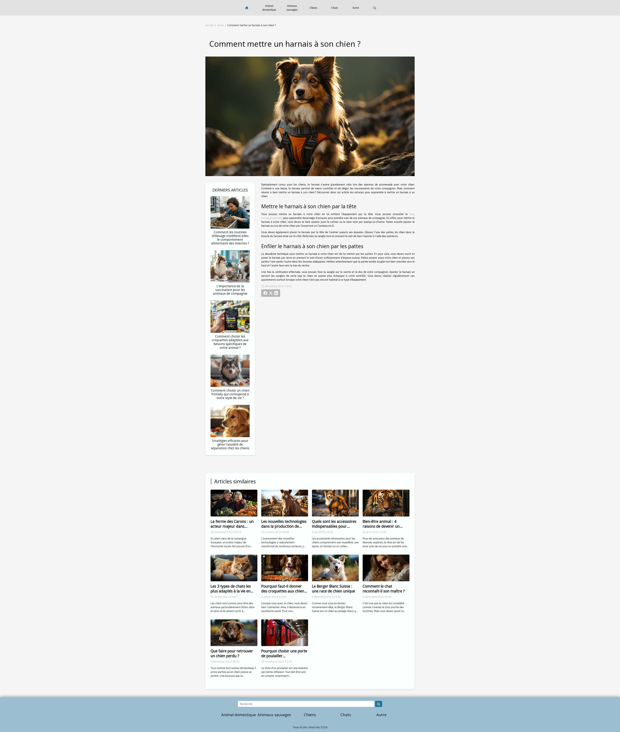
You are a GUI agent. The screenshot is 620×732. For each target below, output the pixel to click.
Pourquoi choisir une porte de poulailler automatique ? (284, 655)
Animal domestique (269, 7)
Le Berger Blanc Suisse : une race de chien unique (333, 589)
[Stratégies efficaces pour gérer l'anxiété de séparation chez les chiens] (230, 420)
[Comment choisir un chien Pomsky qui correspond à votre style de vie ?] (230, 370)
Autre (355, 7)
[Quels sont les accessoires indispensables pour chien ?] (335, 502)
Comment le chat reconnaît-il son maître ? (384, 589)
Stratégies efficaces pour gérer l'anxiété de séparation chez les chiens (230, 444)
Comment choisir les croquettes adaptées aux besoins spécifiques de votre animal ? (230, 342)
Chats (334, 7)
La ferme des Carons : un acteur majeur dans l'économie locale (232, 526)
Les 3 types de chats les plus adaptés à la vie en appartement (231, 591)
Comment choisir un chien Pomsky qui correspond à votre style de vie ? (230, 394)
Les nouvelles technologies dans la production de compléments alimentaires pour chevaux (284, 528)
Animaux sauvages (292, 7)
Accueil (209, 25)
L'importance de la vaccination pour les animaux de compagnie (230, 290)
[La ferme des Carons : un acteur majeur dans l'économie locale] (234, 502)
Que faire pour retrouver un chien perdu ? (232, 653)
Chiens (313, 7)
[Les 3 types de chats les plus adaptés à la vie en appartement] (234, 567)
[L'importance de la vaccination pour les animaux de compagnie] (230, 266)
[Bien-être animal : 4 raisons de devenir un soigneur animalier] (386, 502)
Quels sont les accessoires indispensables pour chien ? (334, 526)
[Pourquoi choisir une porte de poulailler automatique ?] (284, 632)
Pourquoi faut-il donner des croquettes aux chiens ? (283, 591)
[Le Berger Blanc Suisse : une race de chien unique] (335, 567)
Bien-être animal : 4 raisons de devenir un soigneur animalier (381, 526)
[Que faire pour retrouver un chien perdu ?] (234, 632)
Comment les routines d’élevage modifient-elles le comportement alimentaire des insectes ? (230, 237)
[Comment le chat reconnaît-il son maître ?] (386, 567)
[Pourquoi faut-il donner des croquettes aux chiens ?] (284, 567)
